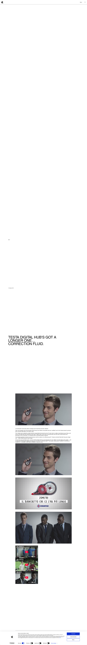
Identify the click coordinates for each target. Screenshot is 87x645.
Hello (81, 2)
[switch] (31, 643)
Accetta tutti (73, 633)
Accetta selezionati (73, 636)
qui (60, 637)
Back (9, 239)
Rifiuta (73, 639)
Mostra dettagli (53, 643)
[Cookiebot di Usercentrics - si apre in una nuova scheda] (12, 643)
